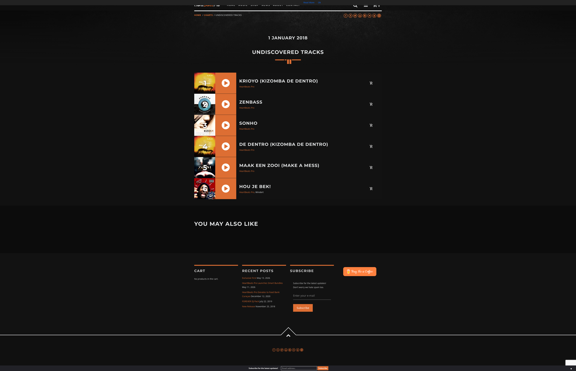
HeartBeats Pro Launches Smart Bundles (262, 283)
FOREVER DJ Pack (250, 301)
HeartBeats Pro (246, 86)
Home (197, 15)
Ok (319, 2)
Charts (208, 15)
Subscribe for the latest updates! (263, 368)
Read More (308, 2)
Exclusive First (249, 278)
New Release (248, 306)
